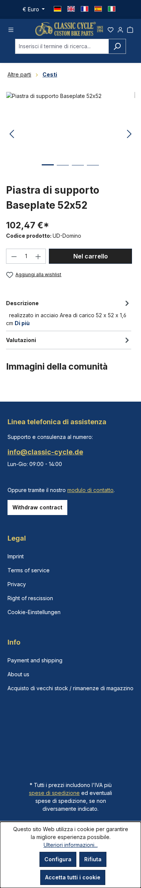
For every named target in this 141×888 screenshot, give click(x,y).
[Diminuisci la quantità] (14, 256)
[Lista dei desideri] (110, 28)
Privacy (17, 584)
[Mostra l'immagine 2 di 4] (63, 171)
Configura (57, 859)
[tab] (68, 312)
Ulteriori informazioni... (71, 845)
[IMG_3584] (70, 134)
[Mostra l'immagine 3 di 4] (78, 171)
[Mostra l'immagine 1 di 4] (48, 170)
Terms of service (29, 570)
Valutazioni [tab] (21, 340)
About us (18, 674)
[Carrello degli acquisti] (130, 28)
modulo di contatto (90, 490)
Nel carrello (90, 256)
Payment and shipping (35, 660)
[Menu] (11, 28)
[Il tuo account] (120, 28)
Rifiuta (93, 859)
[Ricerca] (117, 46)
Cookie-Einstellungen (34, 612)
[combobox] (62, 46)
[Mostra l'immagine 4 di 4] (93, 171)
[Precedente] (11, 134)
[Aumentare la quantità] (38, 256)
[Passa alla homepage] (69, 29)
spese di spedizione (54, 793)
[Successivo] (129, 134)
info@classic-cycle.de (45, 452)
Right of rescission (30, 598)
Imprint (16, 556)
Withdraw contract (37, 507)
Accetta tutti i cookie (72, 877)
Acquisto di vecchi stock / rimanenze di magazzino (70, 688)
